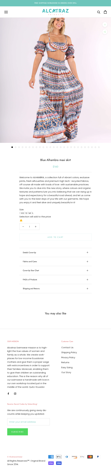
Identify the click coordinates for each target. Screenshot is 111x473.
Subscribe (17, 431)
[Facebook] (8, 393)
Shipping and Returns (31, 288)
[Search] (98, 11)
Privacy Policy (68, 357)
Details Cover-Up (29, 252)
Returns (65, 362)
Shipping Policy (69, 352)
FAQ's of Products (30, 279)
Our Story (66, 372)
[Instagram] (15, 393)
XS (22, 213)
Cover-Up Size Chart (31, 270)
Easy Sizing (67, 367)
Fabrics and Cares (30, 261)
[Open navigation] (6, 12)
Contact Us (67, 347)
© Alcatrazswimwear (14, 456)
